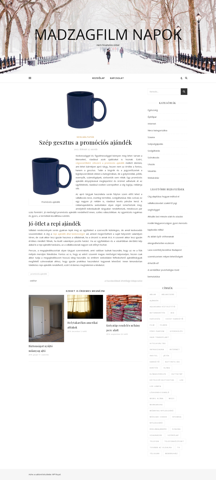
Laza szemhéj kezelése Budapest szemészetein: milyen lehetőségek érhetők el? (165, 256)
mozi (171, 398)
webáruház (171, 453)
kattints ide (172, 362)
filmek (163, 325)
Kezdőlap (98, 78)
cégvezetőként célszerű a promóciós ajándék (100, 162)
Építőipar (152, 116)
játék (166, 355)
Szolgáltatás (85, 137)
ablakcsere (168, 294)
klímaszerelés (158, 374)
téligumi (155, 453)
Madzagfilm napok (108, 34)
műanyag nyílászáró (162, 411)
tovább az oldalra (161, 447)
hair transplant (159, 337)
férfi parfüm (157, 331)
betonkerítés (157, 313)
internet (175, 349)
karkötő (155, 362)
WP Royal (56, 474)
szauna (176, 429)
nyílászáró (156, 423)
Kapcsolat (117, 78)
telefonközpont (174, 441)
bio (172, 313)
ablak (153, 294)
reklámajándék (158, 429)
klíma (167, 368)
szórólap (173, 435)
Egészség (153, 110)
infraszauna (157, 349)
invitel (154, 355)
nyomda (177, 417)
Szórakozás (153, 157)
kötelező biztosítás (162, 380)
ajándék (154, 300)
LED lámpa (155, 386)
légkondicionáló (159, 392)
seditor (33, 280)
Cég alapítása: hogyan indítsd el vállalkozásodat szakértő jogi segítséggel (163, 203)
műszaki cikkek (158, 417)
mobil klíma (156, 398)
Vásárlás (152, 171)
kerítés (154, 368)
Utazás (151, 164)
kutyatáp (177, 374)
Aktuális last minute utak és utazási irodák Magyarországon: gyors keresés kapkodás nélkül (167, 223)
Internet (152, 123)
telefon (154, 441)
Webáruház (153, 177)
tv (178, 447)
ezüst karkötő (174, 319)
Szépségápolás (155, 143)
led (182, 380)
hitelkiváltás (158, 343)
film (152, 325)
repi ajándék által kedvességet (69, 233)
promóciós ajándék (39, 274)
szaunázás (156, 435)
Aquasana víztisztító (162, 306)
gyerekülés (176, 331)
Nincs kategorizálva (157, 130)
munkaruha (156, 404)
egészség (155, 319)
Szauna (151, 137)
